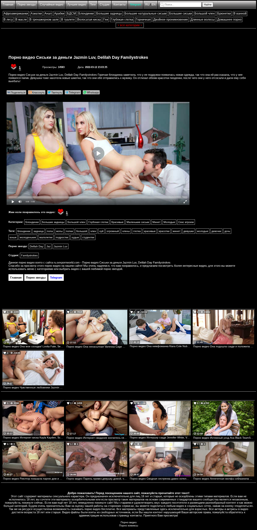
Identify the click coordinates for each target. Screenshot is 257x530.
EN (154, 4)
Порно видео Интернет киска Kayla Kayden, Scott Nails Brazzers (33, 437)
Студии (104, 4)
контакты (136, 515)
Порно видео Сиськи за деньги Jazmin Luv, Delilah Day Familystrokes (78, 57)
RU (147, 4)
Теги (93, 4)
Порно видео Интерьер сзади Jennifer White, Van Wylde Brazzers (160, 437)
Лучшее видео (76, 4)
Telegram (135, 4)
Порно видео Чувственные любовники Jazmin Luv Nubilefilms (33, 387)
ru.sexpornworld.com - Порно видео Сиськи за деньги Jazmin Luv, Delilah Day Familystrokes (112, 262)
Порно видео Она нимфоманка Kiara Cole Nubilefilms (160, 346)
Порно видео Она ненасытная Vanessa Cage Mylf (96, 346)
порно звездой (112, 268)
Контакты (119, 4)
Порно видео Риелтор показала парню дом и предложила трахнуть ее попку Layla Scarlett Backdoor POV (33, 478)
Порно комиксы (128, 525)
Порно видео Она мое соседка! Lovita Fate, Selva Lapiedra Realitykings (33, 346)
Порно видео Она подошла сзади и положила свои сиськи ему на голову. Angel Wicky (223, 346)
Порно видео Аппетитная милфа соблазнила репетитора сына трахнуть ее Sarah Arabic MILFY (223, 478)
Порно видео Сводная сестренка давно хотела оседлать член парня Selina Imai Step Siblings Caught (160, 478)
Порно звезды (26, 4)
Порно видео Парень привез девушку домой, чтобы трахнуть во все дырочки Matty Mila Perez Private (96, 478)
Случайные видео (51, 4)
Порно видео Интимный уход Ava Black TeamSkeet (223, 437)
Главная (8, 4)
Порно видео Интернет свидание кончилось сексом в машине (96, 437)
